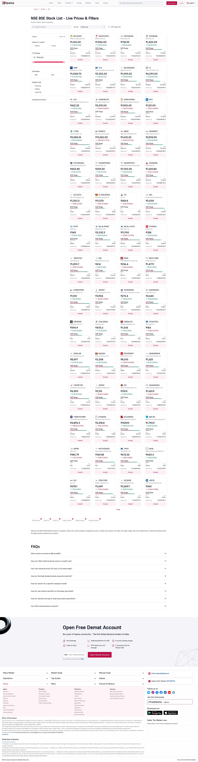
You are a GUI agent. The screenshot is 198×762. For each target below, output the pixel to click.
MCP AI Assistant (79, 705)
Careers (5, 698)
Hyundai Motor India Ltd (102, 418)
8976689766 (171, 681)
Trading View (78, 710)
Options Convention (8, 705)
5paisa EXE (77, 703)
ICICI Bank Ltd (151, 37)
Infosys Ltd (149, 100)
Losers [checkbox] (54, 46)
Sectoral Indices (94, 520)
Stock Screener (43, 700)
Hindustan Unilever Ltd (102, 100)
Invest (51, 3)
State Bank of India (76, 69)
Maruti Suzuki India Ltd (102, 132)
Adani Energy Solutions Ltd (154, 386)
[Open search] (120, 3)
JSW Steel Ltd (76, 259)
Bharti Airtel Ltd (102, 37)
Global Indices (80, 520)
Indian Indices (67, 520)
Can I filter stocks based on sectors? (44, 606)
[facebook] (161, 692)
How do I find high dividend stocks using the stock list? (51, 576)
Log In (181, 3)
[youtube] (169, 692)
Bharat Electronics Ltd (102, 259)
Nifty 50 (46, 520)
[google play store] (154, 713)
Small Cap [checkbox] (38, 86)
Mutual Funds (42, 698)
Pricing (79, 3)
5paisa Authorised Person (117, 696)
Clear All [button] (62, 36)
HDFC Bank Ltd (127, 37)
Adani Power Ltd (102, 164)
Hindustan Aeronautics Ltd (154, 196)
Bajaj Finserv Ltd (102, 227)
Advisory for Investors (9, 742)
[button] (190, 3)
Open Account (172, 3)
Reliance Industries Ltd (77, 37)
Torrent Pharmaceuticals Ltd (78, 418)
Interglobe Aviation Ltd (102, 386)
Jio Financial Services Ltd (153, 481)
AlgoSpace (77, 707)
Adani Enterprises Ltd (152, 132)
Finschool (6, 703)
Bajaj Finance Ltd (128, 69)
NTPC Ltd (74, 227)
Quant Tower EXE (79, 714)
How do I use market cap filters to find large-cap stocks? (52, 591)
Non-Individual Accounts (117, 698)
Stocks (43, 9)
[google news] (173, 692)
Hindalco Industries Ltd (128, 322)
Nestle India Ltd (152, 259)
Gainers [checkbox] (37, 46)
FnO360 (76, 696)
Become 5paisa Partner (116, 694)
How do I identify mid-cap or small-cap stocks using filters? (53, 599)
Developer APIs (78, 712)
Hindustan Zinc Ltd (76, 322)
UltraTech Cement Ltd (102, 196)
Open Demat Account (99, 654)
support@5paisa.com (162, 673)
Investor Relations (8, 694)
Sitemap (5, 700)
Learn (97, 3)
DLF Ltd (73, 481)
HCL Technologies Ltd (77, 196)
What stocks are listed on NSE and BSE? (46, 553)
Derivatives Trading (44, 694)
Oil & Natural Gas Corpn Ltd (129, 259)
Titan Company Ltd (76, 132)
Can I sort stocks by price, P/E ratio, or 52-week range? (51, 568)
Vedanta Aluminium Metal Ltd (155, 449)
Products (68, 3)
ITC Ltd (124, 196)
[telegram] (148, 692)
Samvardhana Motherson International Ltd (103, 449)
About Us (5, 691)
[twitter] (157, 692)
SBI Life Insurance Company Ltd (155, 418)
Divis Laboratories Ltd (77, 354)
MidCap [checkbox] (37, 89)
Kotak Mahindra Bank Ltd (78, 164)
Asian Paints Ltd (152, 291)
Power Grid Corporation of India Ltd (130, 291)
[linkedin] (165, 692)
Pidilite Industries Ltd (101, 481)
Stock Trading (42, 691)
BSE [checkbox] (53, 75)
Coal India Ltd (101, 322)
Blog (4, 707)
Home (36, 9)
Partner (105, 3)
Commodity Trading (44, 696)
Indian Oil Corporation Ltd (128, 386)
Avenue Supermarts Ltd (102, 291)
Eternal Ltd (151, 227)
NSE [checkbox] (36, 75)
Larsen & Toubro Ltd (152, 69)
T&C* (82, 659)
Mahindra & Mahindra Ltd (129, 132)
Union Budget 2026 (8, 710)
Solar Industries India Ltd (128, 418)
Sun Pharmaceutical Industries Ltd (130, 100)
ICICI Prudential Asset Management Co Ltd (127, 481)
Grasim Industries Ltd (101, 354)
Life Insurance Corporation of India (79, 100)
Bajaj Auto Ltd (128, 227)
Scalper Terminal (79, 691)
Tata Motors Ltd (125, 449)
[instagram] (152, 692)
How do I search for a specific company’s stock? (49, 584)
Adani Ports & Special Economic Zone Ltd (130, 164)
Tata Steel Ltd (152, 322)
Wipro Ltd (74, 449)
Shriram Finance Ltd (77, 291)
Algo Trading (77, 698)
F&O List (56, 520)
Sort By (76, 27)
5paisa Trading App (79, 700)
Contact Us (5, 734)
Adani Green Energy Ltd (153, 354)
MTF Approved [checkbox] (116, 27)
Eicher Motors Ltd (127, 354)
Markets (88, 3)
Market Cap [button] (84, 27)
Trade (59, 3)
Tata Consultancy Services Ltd (104, 69)
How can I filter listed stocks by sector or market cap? (51, 561)
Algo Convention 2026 (9, 696)
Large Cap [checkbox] (38, 92)
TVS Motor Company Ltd (77, 386)
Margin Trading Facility (45, 703)
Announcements (8, 712)
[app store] (170, 713)
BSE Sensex (36, 520)
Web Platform (78, 694)
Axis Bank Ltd (152, 164)
